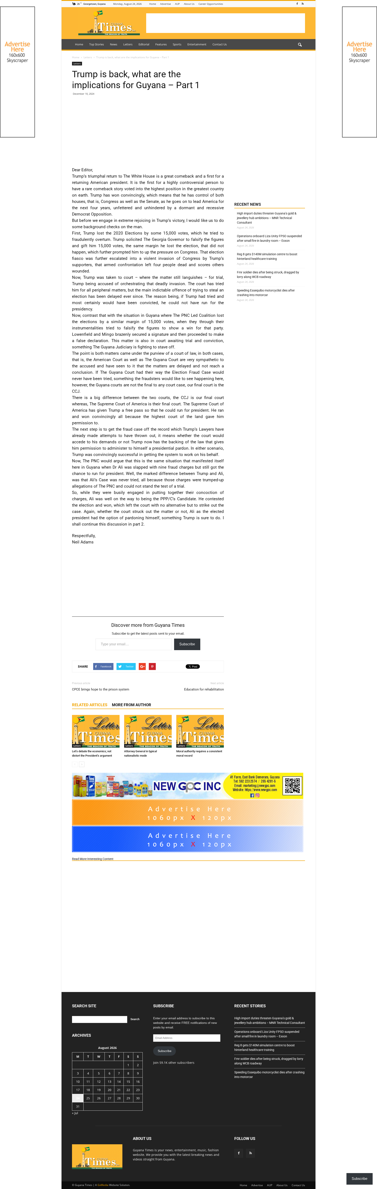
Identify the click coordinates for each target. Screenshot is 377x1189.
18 (88, 1090)
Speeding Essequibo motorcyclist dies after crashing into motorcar (266, 293)
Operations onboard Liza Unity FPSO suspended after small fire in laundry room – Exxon (269, 238)
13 (109, 1081)
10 (78, 1081)
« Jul (75, 1113)
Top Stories (96, 44)
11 (88, 1081)
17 (78, 1090)
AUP (177, 3)
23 (138, 1090)
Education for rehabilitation (204, 689)
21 (119, 1090)
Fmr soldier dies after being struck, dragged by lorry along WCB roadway (268, 275)
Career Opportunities (211, 3)
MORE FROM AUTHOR (131, 704)
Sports (177, 44)
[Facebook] (297, 4)
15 (128, 1081)
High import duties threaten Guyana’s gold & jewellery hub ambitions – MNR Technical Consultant (266, 218)
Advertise (165, 3)
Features (161, 44)
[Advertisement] (225, 23)
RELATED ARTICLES (89, 704)
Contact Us (219, 44)
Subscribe (187, 644)
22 (128, 1090)
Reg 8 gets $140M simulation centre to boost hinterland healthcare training (267, 256)
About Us (189, 3)
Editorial (144, 44)
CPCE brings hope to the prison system (100, 689)
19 (99, 1090)
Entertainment (196, 44)
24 (78, 1098)
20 (109, 1090)
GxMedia (103, 1185)
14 (119, 1081)
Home (152, 3)
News (113, 44)
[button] (300, 45)
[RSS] (302, 4)
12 (99, 1081)
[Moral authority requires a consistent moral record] (200, 731)
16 (138, 1081)
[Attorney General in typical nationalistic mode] (148, 731)
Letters (127, 44)
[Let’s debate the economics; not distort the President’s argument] (96, 731)
